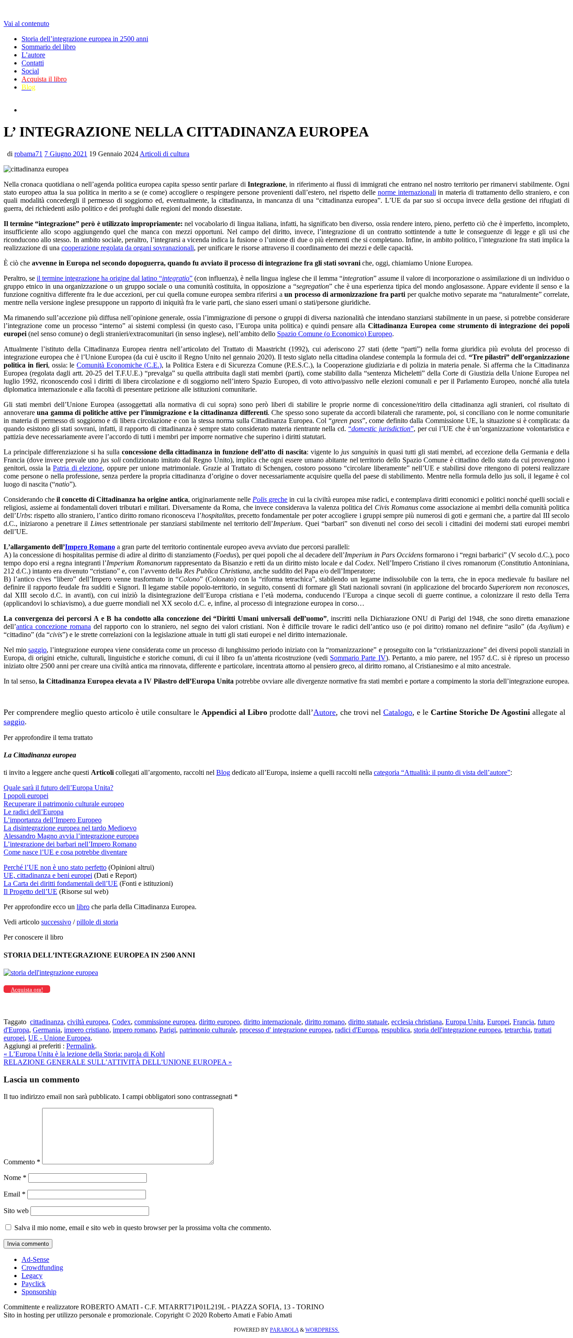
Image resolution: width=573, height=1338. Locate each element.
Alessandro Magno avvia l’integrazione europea (71, 836)
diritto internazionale (272, 1022)
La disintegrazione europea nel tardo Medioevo (70, 828)
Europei (498, 1022)
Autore (324, 712)
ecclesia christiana (416, 1022)
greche (269, 499)
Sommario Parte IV (357, 658)
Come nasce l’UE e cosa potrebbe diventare (65, 852)
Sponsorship (38, 1291)
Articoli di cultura (164, 154)
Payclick (33, 1283)
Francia (523, 1022)
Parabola (284, 1330)
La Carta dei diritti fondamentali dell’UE (61, 883)
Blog (223, 772)
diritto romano (325, 1022)
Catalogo (397, 712)
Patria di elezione (78, 468)
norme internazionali (407, 192)
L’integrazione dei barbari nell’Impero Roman (68, 844)
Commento (22, 1162)
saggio (37, 650)
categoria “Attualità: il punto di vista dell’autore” (442, 772)
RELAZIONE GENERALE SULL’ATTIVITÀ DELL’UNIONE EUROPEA (118, 1062)
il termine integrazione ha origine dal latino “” (114, 278)
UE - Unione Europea (59, 1038)
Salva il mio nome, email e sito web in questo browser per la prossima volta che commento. (142, 1227)
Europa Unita (464, 1022)
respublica (395, 1030)
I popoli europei (26, 795)
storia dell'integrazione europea (457, 1030)
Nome (15, 1177)
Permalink (80, 1046)
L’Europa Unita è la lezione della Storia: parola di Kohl (84, 1054)
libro (83, 907)
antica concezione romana (53, 626)
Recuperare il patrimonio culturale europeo (64, 804)
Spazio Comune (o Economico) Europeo (334, 334)
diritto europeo (219, 1022)
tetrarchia (517, 1030)
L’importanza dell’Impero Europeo (53, 820)
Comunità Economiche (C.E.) (119, 365)
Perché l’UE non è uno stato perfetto (55, 867)
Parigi (167, 1030)
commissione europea (164, 1022)
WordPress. (322, 1330)
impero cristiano (86, 1030)
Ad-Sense (35, 1259)
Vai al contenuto (26, 23)
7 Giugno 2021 (65, 154)
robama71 (28, 154)
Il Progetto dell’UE (30, 891)
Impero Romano (90, 547)
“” (381, 428)
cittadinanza (47, 1022)
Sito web (16, 1210)
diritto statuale (368, 1022)
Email (15, 1194)
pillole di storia (97, 922)
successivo (56, 922)
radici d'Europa (356, 1030)
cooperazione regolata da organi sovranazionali (127, 248)
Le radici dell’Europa (34, 812)
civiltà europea (87, 1022)
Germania (46, 1030)
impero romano (134, 1030)
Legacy (32, 1275)
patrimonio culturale (208, 1030)
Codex (121, 1022)
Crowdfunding (42, 1267)
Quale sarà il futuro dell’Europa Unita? (58, 787)
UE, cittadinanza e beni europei (48, 875)
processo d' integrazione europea (285, 1030)
